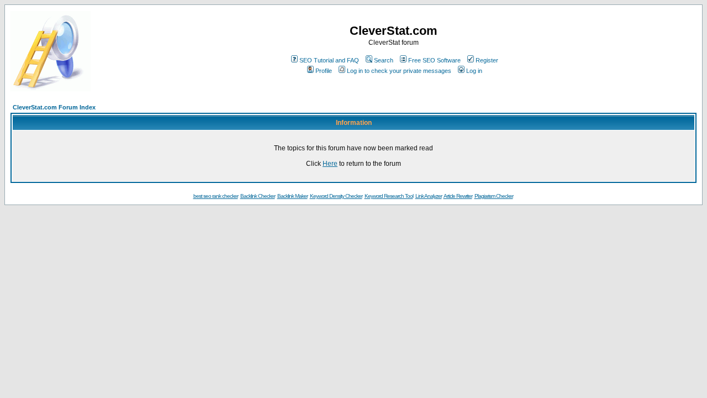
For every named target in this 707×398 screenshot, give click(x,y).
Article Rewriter (458, 196)
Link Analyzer (428, 196)
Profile (323, 70)
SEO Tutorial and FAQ (329, 60)
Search (383, 60)
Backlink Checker (257, 196)
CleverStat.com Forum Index (54, 107)
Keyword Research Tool (389, 196)
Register (487, 60)
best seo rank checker (215, 196)
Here (330, 163)
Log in (474, 70)
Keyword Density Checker (336, 196)
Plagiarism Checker (493, 196)
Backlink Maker (292, 196)
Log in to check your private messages (399, 70)
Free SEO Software (434, 60)
